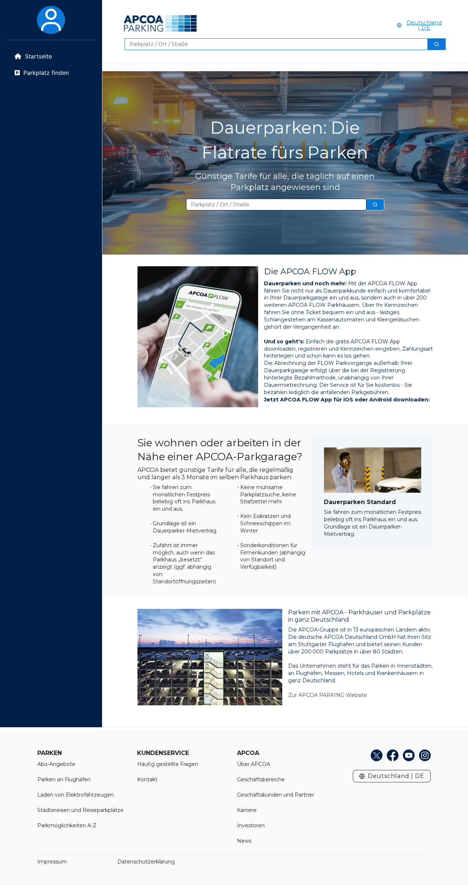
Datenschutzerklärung (146, 861)
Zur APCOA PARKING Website (327, 695)
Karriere (247, 810)
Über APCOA (253, 764)
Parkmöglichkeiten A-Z (67, 825)
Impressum (52, 861)
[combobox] (273, 44)
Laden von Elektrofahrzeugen (75, 794)
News (244, 841)
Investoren (251, 825)
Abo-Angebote (56, 764)
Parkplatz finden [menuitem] (46, 72)
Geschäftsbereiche (261, 779)
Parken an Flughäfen (64, 779)
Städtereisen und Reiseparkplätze (80, 810)
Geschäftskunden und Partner (275, 794)
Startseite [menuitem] (38, 56)
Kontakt (147, 779)
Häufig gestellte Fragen (167, 764)
